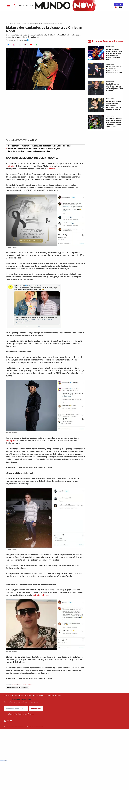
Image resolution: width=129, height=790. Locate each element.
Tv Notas (51, 169)
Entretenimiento (15, 23)
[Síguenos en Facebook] (5, 721)
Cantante (14, 684)
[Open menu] (8, 5)
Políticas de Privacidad (54, 695)
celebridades (110, 46)
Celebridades (25, 23)
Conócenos (18, 695)
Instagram (11, 440)
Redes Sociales (27, 684)
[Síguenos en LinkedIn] (11, 721)
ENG (120, 7)
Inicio (7, 23)
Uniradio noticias (40, 595)
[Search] (14, 5)
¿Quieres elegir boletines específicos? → (21, 714)
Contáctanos (27, 695)
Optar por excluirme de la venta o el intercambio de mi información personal (23, 727)
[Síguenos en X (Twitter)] (8, 721)
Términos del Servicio (39, 695)
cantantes (10, 166)
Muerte (20, 684)
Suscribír (118, 4)
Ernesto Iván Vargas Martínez (17, 40)
